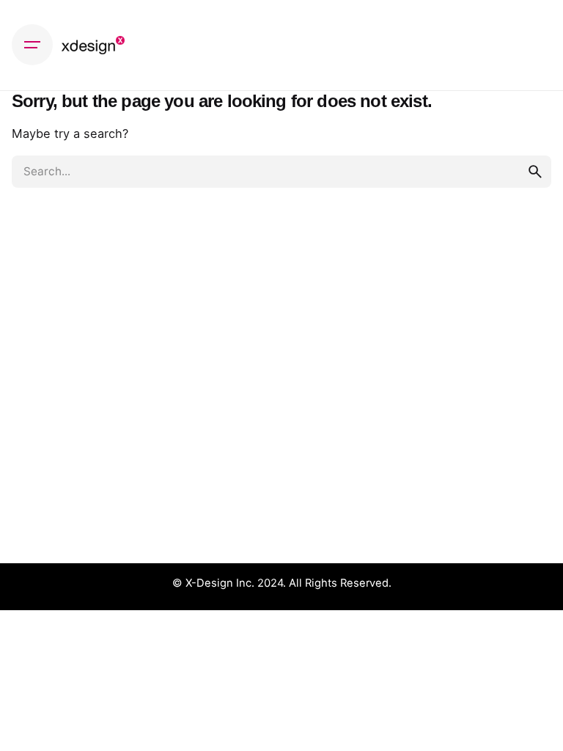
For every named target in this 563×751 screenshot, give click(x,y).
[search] (535, 171)
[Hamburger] (32, 44)
